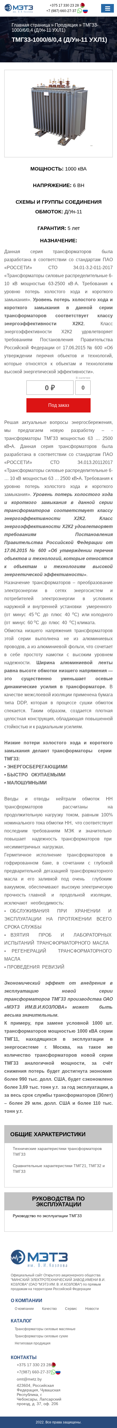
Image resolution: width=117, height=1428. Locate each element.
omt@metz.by (29, 1379)
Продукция (66, 25)
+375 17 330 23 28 (65, 5)
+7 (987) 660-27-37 (61, 11)
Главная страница (31, 25)
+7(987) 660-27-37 (34, 1372)
